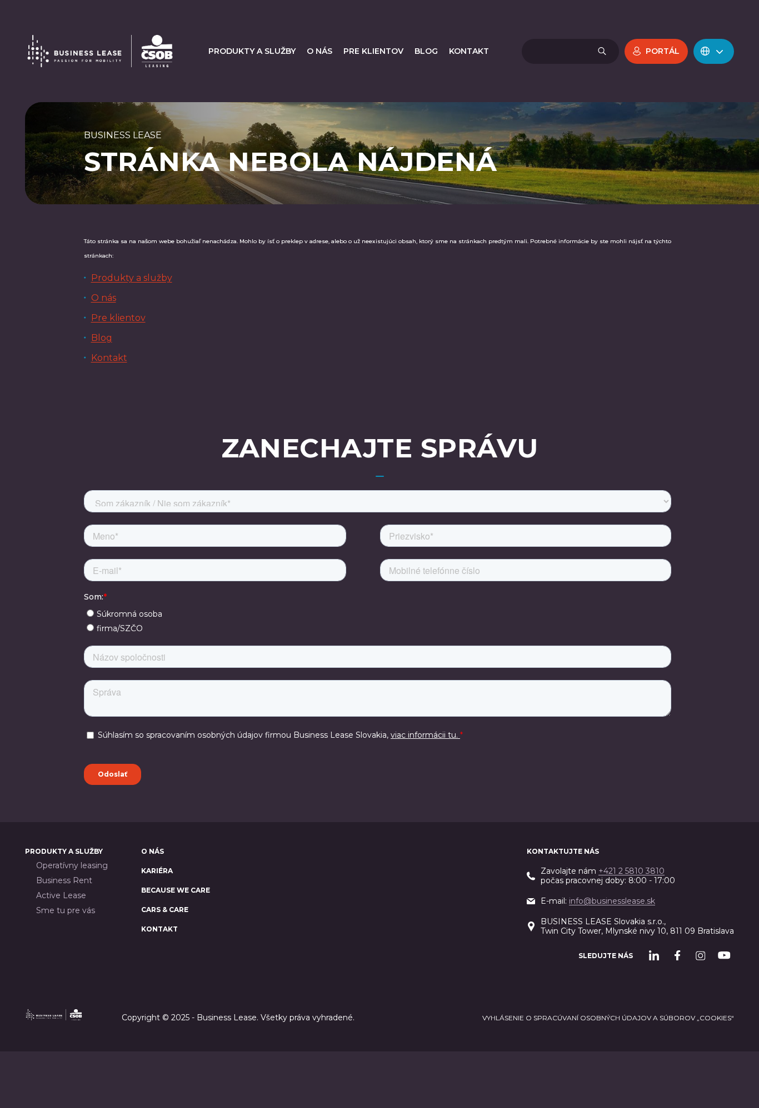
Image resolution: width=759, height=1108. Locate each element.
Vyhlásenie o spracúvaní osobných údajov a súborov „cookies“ (608, 1018)
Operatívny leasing (72, 865)
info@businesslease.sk (612, 901)
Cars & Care (164, 909)
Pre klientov (118, 318)
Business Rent (64, 880)
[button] (713, 51)
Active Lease (61, 895)
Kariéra (157, 871)
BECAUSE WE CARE (175, 890)
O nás (103, 298)
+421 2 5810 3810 (631, 871)
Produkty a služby (131, 278)
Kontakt (109, 357)
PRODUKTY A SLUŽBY (64, 851)
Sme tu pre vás (65, 910)
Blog (101, 338)
